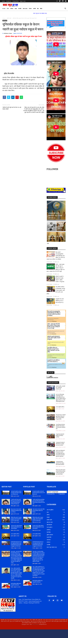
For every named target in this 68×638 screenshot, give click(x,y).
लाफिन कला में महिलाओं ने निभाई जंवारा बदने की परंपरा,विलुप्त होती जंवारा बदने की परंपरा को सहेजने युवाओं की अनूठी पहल (60, 453)
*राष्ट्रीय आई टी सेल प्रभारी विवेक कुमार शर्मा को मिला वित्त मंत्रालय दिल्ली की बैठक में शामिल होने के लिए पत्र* (16, 502)
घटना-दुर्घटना (49, 527)
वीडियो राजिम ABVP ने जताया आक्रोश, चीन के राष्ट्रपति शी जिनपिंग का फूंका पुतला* (16, 519)
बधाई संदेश (49, 537)
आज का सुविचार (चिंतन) (60, 407)
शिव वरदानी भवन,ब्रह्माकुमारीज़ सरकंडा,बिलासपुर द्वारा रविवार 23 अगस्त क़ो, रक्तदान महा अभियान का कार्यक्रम (56, 255)
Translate (61, 494)
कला (48, 512)
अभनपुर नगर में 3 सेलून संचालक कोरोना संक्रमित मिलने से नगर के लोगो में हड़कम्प (16, 527)
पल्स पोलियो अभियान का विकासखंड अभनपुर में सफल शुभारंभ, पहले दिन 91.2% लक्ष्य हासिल (56, 290)
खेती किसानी (49, 524)
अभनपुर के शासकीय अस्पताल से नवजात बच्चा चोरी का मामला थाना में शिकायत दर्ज (16, 493)
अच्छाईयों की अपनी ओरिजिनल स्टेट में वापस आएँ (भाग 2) (60, 300)
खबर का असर (25, 8)
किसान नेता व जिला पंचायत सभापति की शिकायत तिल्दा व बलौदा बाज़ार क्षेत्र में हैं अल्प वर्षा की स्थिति (60, 472)
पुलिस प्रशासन (50, 534)
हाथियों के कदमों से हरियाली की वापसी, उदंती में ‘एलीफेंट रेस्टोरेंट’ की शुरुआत (60, 279)
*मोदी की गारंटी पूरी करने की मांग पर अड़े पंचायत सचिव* (11, 108)
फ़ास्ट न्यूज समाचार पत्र (52, 547)
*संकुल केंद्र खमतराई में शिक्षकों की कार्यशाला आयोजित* (60, 436)
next (48, 243)
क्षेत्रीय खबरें (5, 20)
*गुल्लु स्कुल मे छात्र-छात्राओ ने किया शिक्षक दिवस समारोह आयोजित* (60, 463)
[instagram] (63, 1)
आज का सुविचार (50, 509)
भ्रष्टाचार (49, 539)
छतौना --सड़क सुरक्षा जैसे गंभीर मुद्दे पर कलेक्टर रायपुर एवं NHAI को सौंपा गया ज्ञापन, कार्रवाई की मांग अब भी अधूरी (56, 268)
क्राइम (16, 8)
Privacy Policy (15, 1)
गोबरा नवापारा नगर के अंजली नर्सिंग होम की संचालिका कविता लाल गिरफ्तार (16, 511)
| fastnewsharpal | (35, 624)
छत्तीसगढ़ (11, 8)
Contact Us (8, 1)
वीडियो (41, 8)
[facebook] (57, 1)
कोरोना (48, 514)
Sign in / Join (23, 1)
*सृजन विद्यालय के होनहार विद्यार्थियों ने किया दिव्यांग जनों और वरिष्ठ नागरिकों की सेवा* (60, 426)
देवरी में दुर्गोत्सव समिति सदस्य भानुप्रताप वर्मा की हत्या (16, 584)
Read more (54, 321)
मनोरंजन (30, 8)
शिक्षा (38, 8)
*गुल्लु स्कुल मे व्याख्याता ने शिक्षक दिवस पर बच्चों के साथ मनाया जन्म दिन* (60, 444)
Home (3, 1)
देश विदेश (19, 8)
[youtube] (65, 1)
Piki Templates (7, 628)
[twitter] (60, 1)
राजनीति (34, 8)
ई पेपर (8, 8)
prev (47, 243)
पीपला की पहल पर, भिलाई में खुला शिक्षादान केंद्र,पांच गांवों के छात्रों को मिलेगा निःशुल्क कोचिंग (61, 417)
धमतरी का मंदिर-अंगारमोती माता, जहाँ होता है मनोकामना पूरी (60, 388)
